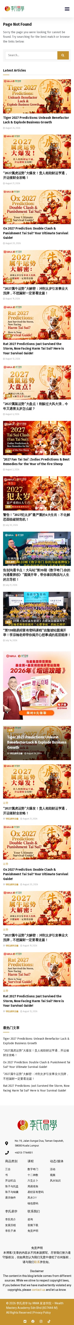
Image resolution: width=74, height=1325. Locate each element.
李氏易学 (10, 562)
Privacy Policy (42, 1312)
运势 (8, 109)
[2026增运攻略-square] (37, 685)
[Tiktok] (49, 1321)
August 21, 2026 (12, 183)
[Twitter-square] (25, 1321)
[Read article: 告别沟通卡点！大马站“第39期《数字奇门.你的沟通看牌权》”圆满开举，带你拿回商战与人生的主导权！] (37, 549)
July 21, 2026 (11, 585)
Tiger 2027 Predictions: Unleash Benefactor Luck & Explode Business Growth (36, 742)
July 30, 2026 (11, 525)
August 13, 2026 (12, 359)
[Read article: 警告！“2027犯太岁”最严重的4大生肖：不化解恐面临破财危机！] (37, 493)
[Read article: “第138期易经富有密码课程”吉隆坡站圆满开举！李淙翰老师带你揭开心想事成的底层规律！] (37, 609)
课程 (8, 622)
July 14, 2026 (11, 640)
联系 (37, 1262)
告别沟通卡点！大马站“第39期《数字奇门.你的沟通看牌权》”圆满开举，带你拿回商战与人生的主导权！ (36, 574)
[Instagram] (41, 1321)
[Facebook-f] (33, 1321)
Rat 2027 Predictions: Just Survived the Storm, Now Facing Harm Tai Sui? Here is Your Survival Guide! (33, 348)
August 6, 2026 (12, 414)
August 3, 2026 (12, 469)
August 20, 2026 (13, 243)
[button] (67, 9)
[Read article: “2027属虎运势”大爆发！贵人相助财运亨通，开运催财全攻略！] (37, 152)
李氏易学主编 (16, 753)
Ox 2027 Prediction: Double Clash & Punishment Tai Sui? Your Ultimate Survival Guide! (35, 233)
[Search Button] (63, 55)
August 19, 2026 (12, 299)
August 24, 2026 (12, 128)
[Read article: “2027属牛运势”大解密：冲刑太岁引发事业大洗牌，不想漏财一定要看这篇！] (37, 267)
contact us (38, 1289)
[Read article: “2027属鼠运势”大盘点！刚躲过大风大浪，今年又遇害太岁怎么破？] (37, 382)
